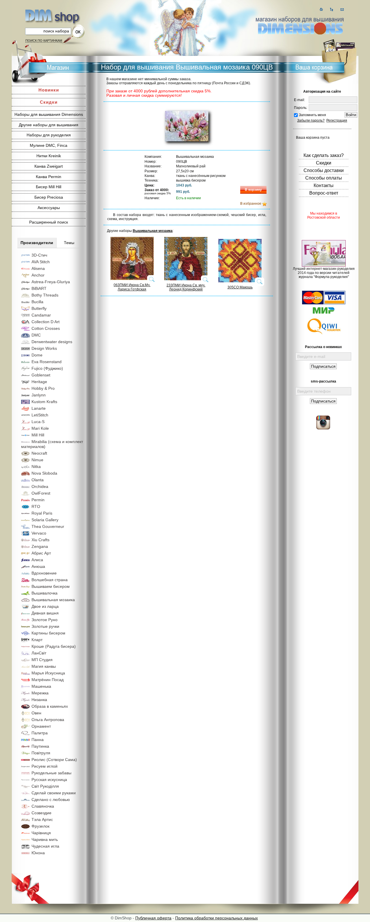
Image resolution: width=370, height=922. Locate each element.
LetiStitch (40, 415)
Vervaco (39, 533)
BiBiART (39, 288)
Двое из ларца (45, 606)
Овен (36, 713)
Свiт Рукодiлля (45, 786)
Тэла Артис (42, 819)
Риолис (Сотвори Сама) (54, 759)
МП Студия (42, 659)
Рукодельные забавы (51, 773)
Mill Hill (38, 435)
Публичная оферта (153, 918)
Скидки (49, 102)
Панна (38, 739)
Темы (69, 242)
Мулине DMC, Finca (48, 145)
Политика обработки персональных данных (216, 918)
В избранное (250, 204)
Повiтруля (41, 753)
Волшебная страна (50, 579)
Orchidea (40, 486)
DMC (36, 335)
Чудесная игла (45, 846)
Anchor (38, 275)
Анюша (38, 566)
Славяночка (43, 806)
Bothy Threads (45, 295)
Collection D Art (46, 321)
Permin (38, 499)
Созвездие (41, 813)
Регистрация (336, 120)
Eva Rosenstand (47, 361)
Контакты (324, 185)
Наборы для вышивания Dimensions (48, 114)
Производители (37, 242)
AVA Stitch (41, 261)
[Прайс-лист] (331, 9)
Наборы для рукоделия (49, 135)
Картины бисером (48, 633)
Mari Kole (40, 428)
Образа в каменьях (50, 706)
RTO (36, 506)
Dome (37, 355)
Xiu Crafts (40, 539)
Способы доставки (324, 170)
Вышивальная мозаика (53, 599)
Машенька (41, 686)
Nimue (37, 460)
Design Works (44, 348)
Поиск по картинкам (43, 40)
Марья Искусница (48, 673)
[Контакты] (342, 9)
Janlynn (39, 395)
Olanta (38, 480)
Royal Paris (42, 513)
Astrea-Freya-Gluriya (51, 281)
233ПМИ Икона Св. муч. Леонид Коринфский (185, 287)
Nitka (36, 466)
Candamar (41, 315)
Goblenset (41, 375)
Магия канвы (44, 666)
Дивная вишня (45, 613)
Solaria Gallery (45, 519)
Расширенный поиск (48, 222)
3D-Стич (39, 255)
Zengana (40, 546)
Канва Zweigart (48, 166)
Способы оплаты (323, 177)
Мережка (40, 693)
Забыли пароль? (311, 120)
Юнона (38, 852)
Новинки (48, 89)
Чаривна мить (45, 839)
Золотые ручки (45, 626)
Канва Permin (48, 176)
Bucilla (37, 301)
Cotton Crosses (46, 328)
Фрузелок (40, 826)
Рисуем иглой (45, 766)
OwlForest (41, 493)
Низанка (39, 699)
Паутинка (40, 746)
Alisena (38, 268)
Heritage (39, 381)
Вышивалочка (45, 593)
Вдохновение (44, 573)
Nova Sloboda (44, 473)
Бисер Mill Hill (48, 186)
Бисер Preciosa (48, 197)
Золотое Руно (45, 619)
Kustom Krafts (44, 401)
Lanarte (39, 408)
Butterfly (39, 308)
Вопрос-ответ (323, 193)
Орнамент (41, 726)
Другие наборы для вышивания (48, 124)
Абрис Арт (41, 553)
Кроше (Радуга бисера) (54, 646)
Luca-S (38, 421)
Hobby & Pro (43, 388)
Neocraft (39, 453)
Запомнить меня (312, 115)
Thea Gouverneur (48, 526)
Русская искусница (49, 779)
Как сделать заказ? (324, 155)
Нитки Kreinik (48, 155)
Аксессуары (49, 207)
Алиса (37, 559)
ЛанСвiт (39, 653)
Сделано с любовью (51, 799)
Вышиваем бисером (51, 586)
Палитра (40, 733)
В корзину (253, 190)
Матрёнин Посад (48, 679)
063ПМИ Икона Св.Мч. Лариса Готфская (132, 287)
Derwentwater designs (52, 341)
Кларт (37, 639)
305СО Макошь (240, 287)
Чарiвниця (41, 832)
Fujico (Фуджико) (47, 368)
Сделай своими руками (54, 793)
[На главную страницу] (321, 9)
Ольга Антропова (48, 719)
